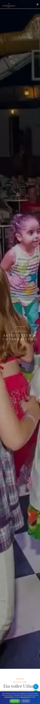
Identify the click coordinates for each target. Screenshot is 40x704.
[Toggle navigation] (37, 5)
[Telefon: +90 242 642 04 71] (35, 686)
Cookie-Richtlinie (8, 697)
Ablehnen (25, 701)
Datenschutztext (24, 697)
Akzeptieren (14, 701)
